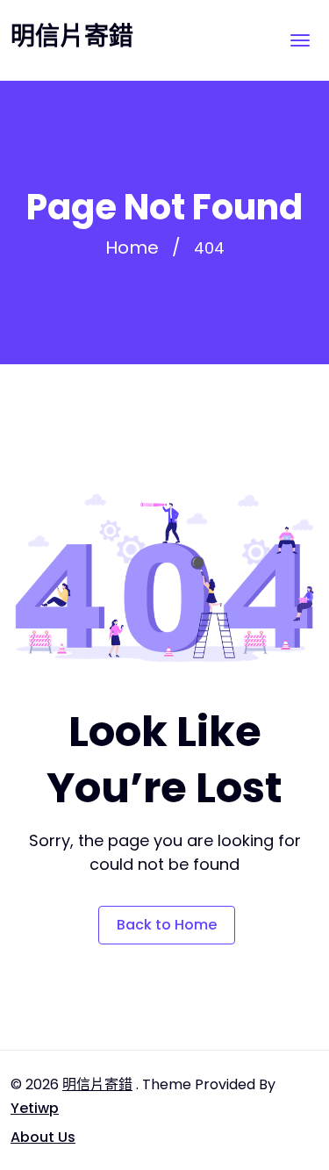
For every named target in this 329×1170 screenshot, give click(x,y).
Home (132, 247)
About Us (43, 1137)
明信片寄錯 (72, 36)
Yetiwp (35, 1108)
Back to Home (167, 925)
